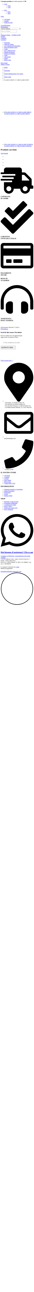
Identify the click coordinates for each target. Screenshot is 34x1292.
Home (6, 67)
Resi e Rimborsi (8, 509)
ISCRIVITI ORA (7, 347)
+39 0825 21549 (15, 35)
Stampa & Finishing (9, 53)
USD (5, 4)
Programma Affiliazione (10, 503)
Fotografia (7, 42)
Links (2, 16)
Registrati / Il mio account (11, 501)
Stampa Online (8, 495)
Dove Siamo (4, 63)
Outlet (6, 58)
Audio (6, 49)
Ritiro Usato (7, 60)
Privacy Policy (8, 506)
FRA (9, 13)
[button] (17, 604)
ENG (5, 10)
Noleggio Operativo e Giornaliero (13, 489)
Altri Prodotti (4, 153)
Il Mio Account (8, 22)
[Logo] (4, 27)
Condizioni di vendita (10, 505)
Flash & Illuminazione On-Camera (13, 74)
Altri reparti (7, 57)
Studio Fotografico (9, 491)
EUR (9, 6)
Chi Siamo (7, 19)
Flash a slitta (7, 77)
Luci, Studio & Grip (9, 50)
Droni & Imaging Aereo (10, 47)
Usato (5, 55)
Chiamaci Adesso (5, 35)
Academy (7, 477)
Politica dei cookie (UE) (10, 508)
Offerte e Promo (5, 64)
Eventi (6, 494)
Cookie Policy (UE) (9, 483)
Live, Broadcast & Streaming (12, 46)
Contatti (6, 21)
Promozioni (7, 492)
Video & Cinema (9, 44)
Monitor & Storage (9, 52)
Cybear (17, 567)
